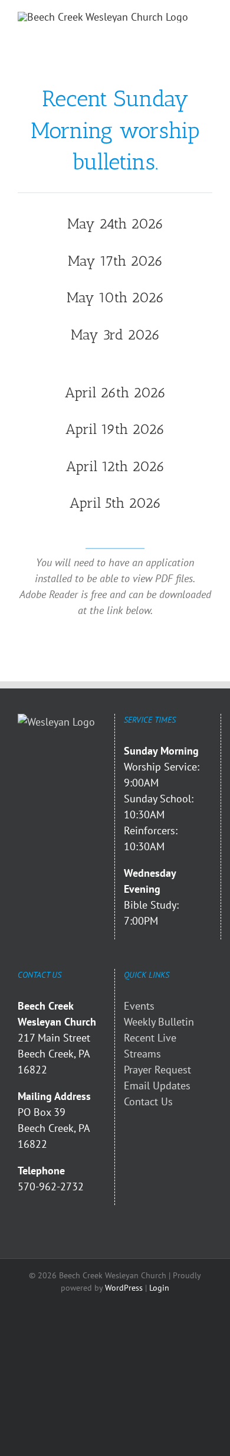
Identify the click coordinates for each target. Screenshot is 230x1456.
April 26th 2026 (115, 392)
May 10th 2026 (115, 297)
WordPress (124, 1287)
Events (139, 1006)
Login (159, 1287)
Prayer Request (157, 1069)
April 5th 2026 (115, 502)
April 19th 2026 (115, 429)
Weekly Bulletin (159, 1022)
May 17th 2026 (115, 260)
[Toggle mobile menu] (207, 18)
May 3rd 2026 (115, 334)
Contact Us (148, 1101)
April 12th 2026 (115, 466)
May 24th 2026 (115, 223)
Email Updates (157, 1085)
